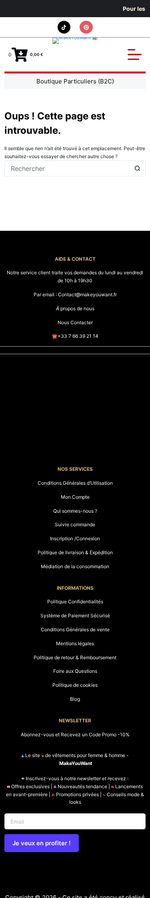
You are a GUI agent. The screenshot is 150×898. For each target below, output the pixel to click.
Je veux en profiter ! (41, 843)
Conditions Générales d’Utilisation (75, 483)
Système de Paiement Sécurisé (75, 615)
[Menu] (135, 54)
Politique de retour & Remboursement (75, 657)
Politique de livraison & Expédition (75, 552)
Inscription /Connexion (75, 538)
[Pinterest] (86, 27)
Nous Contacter (75, 322)
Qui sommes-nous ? (75, 511)
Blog (75, 699)
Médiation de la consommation (75, 566)
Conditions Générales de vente (75, 629)
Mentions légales (75, 643)
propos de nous (75, 308)
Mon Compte (75, 497)
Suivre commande (75, 524)
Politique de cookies (75, 685)
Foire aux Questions (75, 671)
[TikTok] (64, 27)
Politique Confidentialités (75, 602)
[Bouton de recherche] (138, 168)
